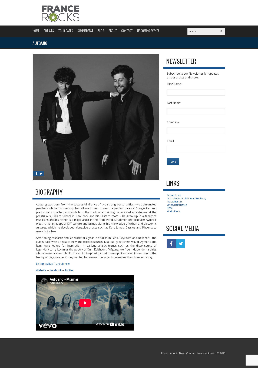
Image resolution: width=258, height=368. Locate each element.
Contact (127, 30)
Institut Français (174, 201)
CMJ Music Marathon (177, 204)
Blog (101, 30)
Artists (49, 30)
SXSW (169, 208)
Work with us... (174, 211)
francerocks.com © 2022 (211, 353)
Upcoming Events (148, 30)
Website (41, 270)
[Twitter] (40, 173)
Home (35, 30)
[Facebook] (36, 173)
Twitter (69, 270)
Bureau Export (174, 195)
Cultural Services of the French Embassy (186, 198)
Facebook (55, 270)
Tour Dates (65, 30)
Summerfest (85, 30)
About (113, 30)
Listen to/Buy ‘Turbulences (53, 264)
